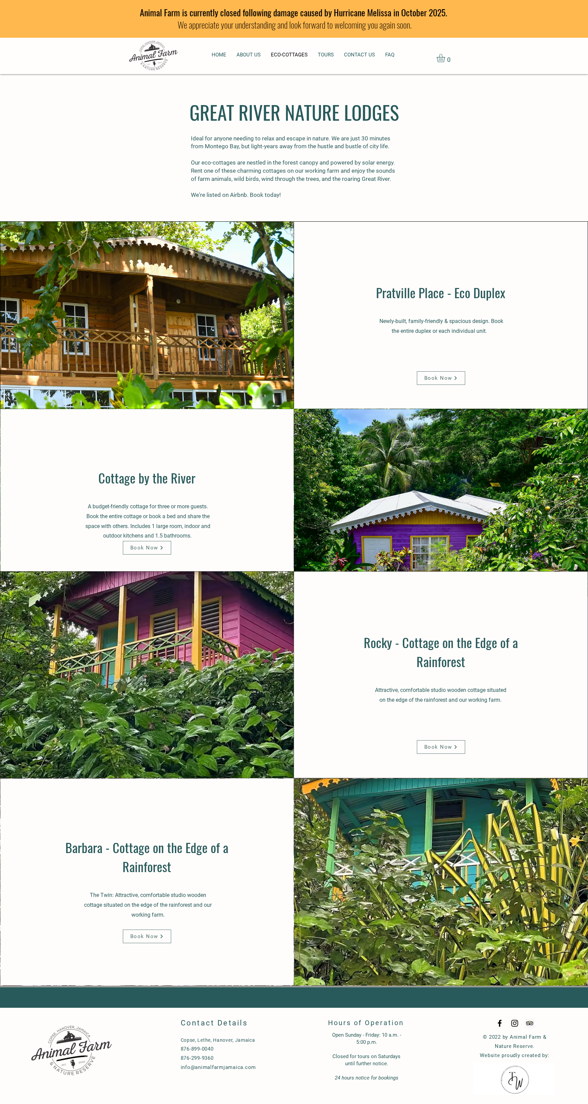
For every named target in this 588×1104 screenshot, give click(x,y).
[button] (446, 58)
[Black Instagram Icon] (514, 1023)
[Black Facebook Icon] (499, 1023)
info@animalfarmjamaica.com (218, 1067)
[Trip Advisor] (529, 1023)
